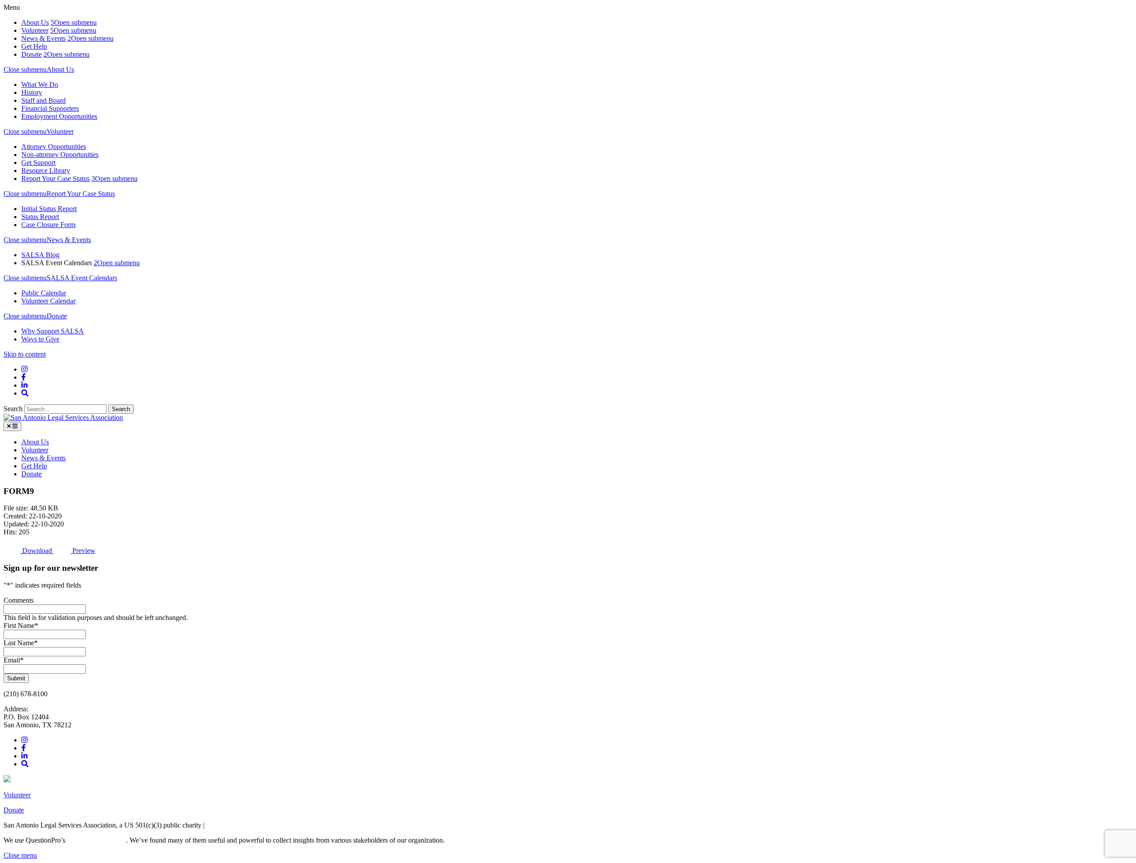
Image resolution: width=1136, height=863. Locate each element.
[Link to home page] (63, 417)
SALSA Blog (40, 255)
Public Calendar (43, 293)
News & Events (43, 38)
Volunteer (34, 30)
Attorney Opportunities (53, 146)
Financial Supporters (50, 108)
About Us (35, 22)
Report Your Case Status (55, 178)
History (31, 92)
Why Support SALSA (52, 331)
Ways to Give (40, 339)
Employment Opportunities (59, 116)
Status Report (40, 216)
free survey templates (96, 840)
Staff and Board (43, 100)
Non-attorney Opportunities (60, 154)
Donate (31, 54)
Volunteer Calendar (48, 301)
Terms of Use (225, 825)
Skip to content (25, 354)
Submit (16, 678)
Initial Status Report (49, 208)
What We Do (39, 84)
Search (14, 408)
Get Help (34, 46)
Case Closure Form (48, 224)
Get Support (38, 162)
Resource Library (45, 170)
